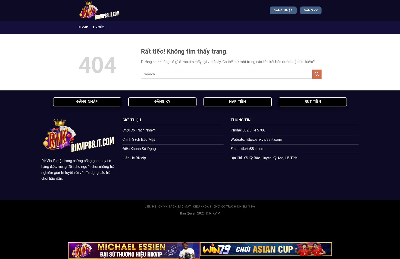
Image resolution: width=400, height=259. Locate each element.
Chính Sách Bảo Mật (174, 206)
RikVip (46, 161)
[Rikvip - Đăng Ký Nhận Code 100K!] (101, 10)
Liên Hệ (150, 206)
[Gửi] (317, 74)
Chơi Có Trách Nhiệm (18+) (234, 206)
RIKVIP (83, 27)
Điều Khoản (202, 206)
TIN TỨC (99, 27)
